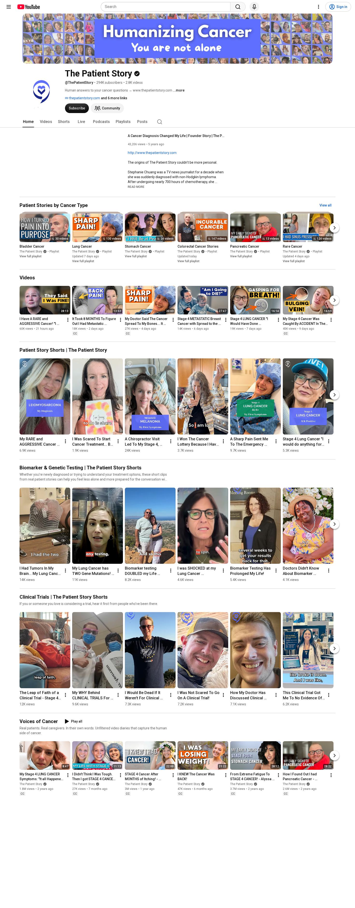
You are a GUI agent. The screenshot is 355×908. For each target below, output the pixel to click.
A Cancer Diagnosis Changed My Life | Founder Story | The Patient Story (176, 136)
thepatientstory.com (84, 98)
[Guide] (9, 7)
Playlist (54, 251)
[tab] (28, 122)
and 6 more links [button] (114, 98)
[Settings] (318, 7)
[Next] (334, 228)
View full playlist (31, 256)
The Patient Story (31, 251)
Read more (136, 187)
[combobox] (167, 7)
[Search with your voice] (254, 7)
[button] (136, 186)
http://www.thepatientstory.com (152, 153)
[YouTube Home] (28, 7)
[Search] (238, 7)
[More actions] (68, 320)
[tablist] (177, 122)
